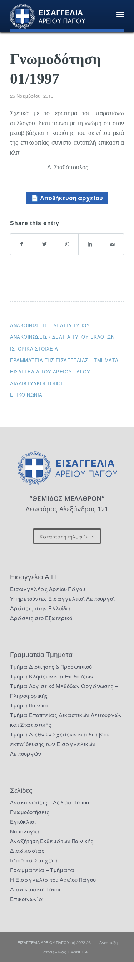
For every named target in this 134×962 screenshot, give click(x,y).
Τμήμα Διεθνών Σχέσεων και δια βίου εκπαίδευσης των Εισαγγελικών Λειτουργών (59, 743)
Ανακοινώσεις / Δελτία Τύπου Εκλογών (62, 336)
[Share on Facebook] (21, 244)
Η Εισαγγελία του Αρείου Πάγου (53, 879)
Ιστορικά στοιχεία (34, 348)
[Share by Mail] (112, 244)
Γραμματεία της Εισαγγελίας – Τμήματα (64, 360)
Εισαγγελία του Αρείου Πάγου (50, 371)
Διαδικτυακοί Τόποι (36, 383)
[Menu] (120, 14)
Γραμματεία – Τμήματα (42, 870)
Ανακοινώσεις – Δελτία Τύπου (50, 325)
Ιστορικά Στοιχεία (34, 860)
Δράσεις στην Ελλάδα (40, 608)
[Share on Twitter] (44, 244)
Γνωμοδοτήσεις (29, 812)
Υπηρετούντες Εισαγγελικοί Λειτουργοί (62, 598)
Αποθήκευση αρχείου (71, 198)
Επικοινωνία (26, 394)
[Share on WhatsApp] (67, 244)
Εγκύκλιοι (23, 821)
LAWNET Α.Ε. (80, 951)
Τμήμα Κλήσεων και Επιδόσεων (51, 676)
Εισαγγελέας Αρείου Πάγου (47, 589)
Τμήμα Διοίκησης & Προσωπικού (51, 666)
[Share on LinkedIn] (90, 244)
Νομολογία (24, 831)
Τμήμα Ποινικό (29, 705)
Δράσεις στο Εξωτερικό (41, 618)
